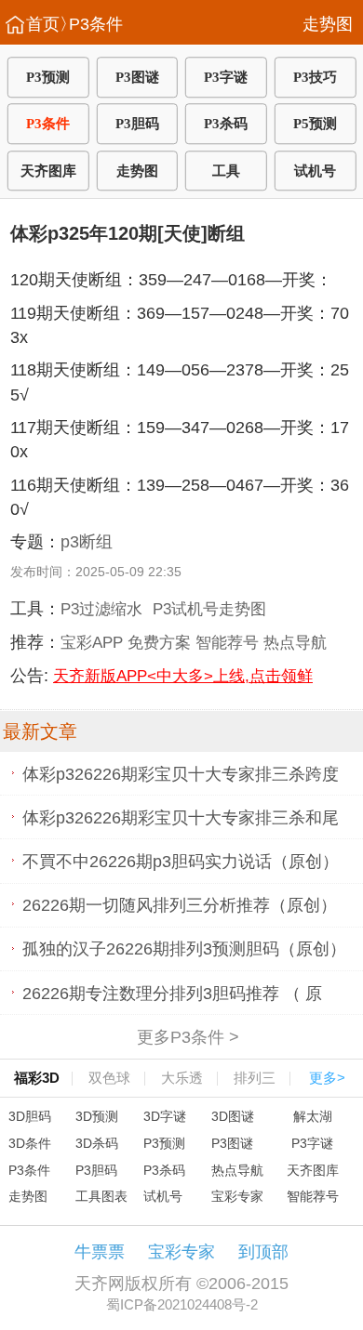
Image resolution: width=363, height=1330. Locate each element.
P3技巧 (315, 77)
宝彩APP (91, 642)
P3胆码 (137, 124)
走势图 (327, 24)
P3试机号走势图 (209, 608)
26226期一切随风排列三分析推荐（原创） (179, 905)
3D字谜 (164, 1116)
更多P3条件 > (187, 1036)
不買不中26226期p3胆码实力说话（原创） (180, 860)
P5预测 (315, 124)
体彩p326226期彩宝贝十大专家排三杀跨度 (180, 773)
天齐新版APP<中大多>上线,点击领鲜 (183, 675)
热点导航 (295, 642)
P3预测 (48, 77)
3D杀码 (96, 1143)
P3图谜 (137, 77)
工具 (226, 170)
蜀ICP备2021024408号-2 (182, 1304)
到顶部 (263, 1252)
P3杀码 (226, 124)
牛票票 (99, 1252)
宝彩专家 (237, 1196)
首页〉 (51, 24)
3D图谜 (232, 1116)
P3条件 (96, 24)
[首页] (15, 24)
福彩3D (37, 1078)
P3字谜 (226, 77)
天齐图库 (48, 170)
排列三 (255, 1078)
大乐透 (182, 1078)
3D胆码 (29, 1116)
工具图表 (101, 1196)
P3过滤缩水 (101, 608)
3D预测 (96, 1116)
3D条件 (29, 1143)
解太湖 (312, 1116)
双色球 (109, 1078)
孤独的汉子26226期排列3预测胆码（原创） (184, 949)
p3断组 (86, 542)
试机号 (315, 170)
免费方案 (159, 642)
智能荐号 (227, 642)
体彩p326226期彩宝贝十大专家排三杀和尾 (180, 817)
